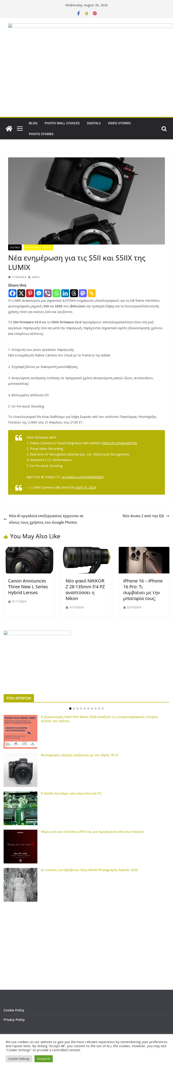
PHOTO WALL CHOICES (62, 123)
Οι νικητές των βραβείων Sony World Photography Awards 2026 (89, 870)
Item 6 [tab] (88, 708)
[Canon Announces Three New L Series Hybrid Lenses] (29, 550)
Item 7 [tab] (92, 708)
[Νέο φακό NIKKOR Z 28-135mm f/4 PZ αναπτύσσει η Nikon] (86, 550)
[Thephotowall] (9, 128)
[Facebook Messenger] (39, 293)
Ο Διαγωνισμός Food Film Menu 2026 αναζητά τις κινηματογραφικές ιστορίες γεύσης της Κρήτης (99, 719)
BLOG (33, 123)
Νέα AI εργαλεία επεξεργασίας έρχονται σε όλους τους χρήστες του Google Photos (46, 519)
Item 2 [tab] (74, 708)
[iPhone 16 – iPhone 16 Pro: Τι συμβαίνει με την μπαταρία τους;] (144, 550)
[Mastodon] (83, 293)
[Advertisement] (86, 83)
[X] (21, 293)
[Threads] (74, 293)
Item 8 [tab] (95, 708)
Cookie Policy (14, 1010)
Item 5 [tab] (85, 708)
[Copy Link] (92, 293)
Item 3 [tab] (77, 708)
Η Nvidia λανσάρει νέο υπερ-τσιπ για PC (71, 793)
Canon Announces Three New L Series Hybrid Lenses (28, 587)
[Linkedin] (65, 293)
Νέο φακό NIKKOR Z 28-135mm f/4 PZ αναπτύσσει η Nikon (85, 589)
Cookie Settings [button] (19, 1059)
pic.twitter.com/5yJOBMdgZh (83, 477)
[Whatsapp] (56, 293)
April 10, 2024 (86, 487)
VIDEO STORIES (119, 123)
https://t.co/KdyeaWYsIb (119, 443)
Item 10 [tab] (103, 708)
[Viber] (48, 293)
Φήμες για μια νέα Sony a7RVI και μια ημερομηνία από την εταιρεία (92, 831)
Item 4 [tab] (81, 708)
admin (36, 277)
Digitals (15, 247)
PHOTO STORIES (41, 134)
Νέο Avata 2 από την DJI (143, 515)
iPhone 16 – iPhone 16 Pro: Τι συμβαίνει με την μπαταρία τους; (143, 589)
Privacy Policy (14, 1019)
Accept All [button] (43, 1059)
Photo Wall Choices (38, 247)
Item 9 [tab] (99, 708)
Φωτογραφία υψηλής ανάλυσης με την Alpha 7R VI (79, 755)
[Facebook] (12, 293)
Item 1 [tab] (70, 708)
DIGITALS (94, 123)
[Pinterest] (30, 293)
